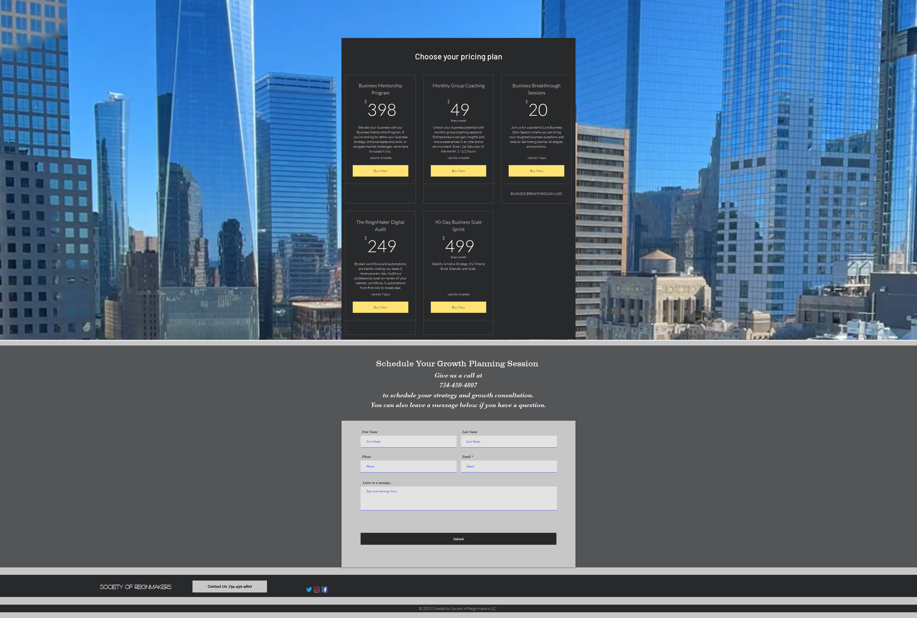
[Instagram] (317, 589)
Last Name (469, 432)
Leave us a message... (378, 482)
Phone (366, 456)
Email (466, 456)
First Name (370, 432)
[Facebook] (324, 589)
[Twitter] (309, 589)
